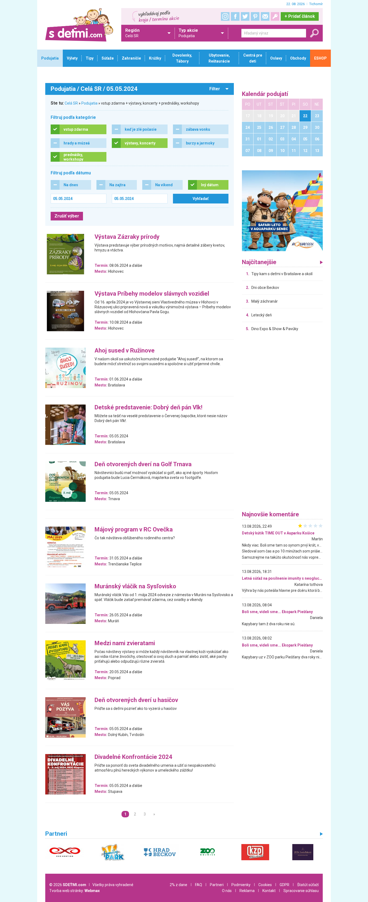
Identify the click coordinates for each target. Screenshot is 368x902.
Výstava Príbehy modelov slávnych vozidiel (152, 294)
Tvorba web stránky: (74, 891)
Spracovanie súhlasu (301, 891)
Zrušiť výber (66, 216)
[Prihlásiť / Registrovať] (275, 16)
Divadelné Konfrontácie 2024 (133, 757)
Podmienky (241, 885)
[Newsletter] (265, 16)
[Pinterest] (255, 16)
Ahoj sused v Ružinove (125, 351)
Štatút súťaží (308, 885)
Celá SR (71, 103)
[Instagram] (225, 16)
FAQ (198, 885)
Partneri (217, 885)
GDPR (284, 885)
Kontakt (269, 891)
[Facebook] (235, 16)
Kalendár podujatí (265, 94)
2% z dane (178, 885)
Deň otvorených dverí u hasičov (136, 700)
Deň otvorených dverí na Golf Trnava (143, 464)
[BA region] (282, 210)
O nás (227, 891)
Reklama (247, 891)
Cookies (265, 885)
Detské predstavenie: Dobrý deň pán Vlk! (148, 408)
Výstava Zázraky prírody (127, 237)
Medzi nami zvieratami (125, 643)
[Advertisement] (282, 422)
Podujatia (89, 103)
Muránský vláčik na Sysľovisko (135, 586)
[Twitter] (245, 16)
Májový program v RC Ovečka (134, 530)
